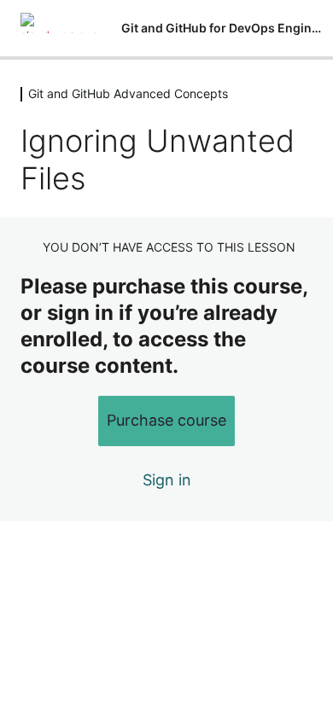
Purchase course (166, 420)
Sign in (167, 480)
